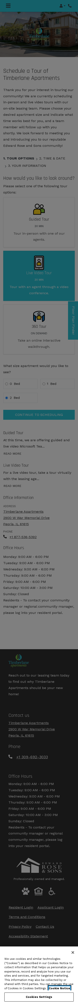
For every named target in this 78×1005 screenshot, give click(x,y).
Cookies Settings (39, 997)
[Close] (73, 952)
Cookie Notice (59, 988)
